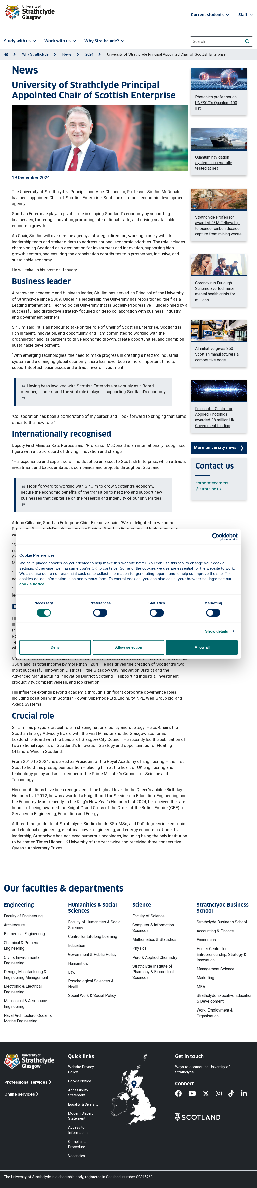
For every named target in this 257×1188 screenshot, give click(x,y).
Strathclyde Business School (222, 922)
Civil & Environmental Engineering (22, 960)
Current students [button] (208, 14)
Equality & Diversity (83, 1104)
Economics (206, 939)
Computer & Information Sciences (153, 928)
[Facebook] (181, 1094)
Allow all (202, 647)
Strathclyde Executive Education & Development (224, 998)
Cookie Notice (79, 1081)
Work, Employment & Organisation (215, 1013)
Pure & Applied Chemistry (154, 957)
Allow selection (128, 647)
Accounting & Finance (215, 931)
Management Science (215, 969)
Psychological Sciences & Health (91, 984)
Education (76, 945)
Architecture (14, 925)
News (67, 54)
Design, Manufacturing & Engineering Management (26, 974)
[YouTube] (195, 1094)
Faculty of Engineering (23, 916)
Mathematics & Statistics (154, 939)
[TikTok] (234, 1094)
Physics (139, 948)
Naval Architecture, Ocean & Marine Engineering (28, 1018)
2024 (89, 54)
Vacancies (76, 1156)
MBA (201, 986)
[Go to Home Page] (6, 54)
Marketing (205, 977)
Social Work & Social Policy (92, 995)
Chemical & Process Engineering (21, 945)
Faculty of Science (148, 916)
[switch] (100, 613)
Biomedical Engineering (24, 933)
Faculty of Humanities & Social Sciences (94, 925)
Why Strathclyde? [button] (101, 41)
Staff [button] (243, 14)
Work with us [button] (57, 41)
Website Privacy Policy (81, 1069)
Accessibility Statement (78, 1092)
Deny (55, 647)
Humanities (78, 963)
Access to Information (78, 1130)
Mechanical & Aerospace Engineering (25, 1003)
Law (71, 972)
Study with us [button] (17, 41)
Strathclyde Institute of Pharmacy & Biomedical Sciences (153, 972)
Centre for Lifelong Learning (92, 936)
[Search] (247, 41)
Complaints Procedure (77, 1144)
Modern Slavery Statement (80, 1115)
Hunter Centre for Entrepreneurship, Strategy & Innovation (221, 954)
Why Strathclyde (35, 54)
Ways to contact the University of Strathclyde (202, 1069)
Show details (216, 631)
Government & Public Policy (92, 954)
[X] (209, 1094)
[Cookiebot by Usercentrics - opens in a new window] (216, 537)
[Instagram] (222, 1094)
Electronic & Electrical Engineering (23, 989)
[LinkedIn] (247, 1094)
